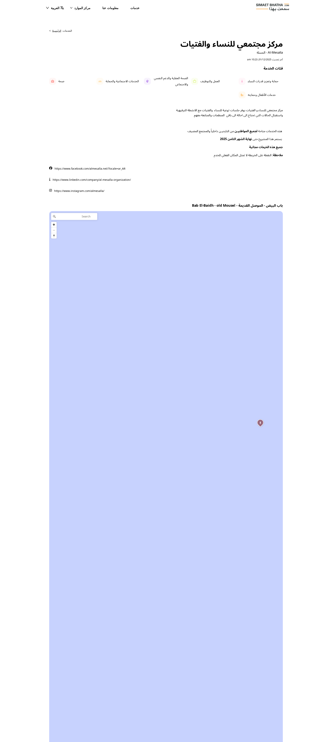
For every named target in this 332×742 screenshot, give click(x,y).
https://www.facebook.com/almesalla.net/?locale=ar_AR (90, 169)
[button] (54, 8)
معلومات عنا (110, 8)
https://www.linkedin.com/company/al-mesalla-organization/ (92, 180)
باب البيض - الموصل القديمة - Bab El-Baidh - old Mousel (237, 205)
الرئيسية (56, 31)
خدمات (134, 8)
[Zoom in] (54, 224)
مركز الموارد (82, 8)
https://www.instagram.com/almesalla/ (79, 191)
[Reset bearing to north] (54, 236)
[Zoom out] (54, 230)
